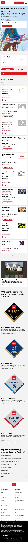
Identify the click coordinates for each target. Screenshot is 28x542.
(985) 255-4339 (6, 251)
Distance (4, 62)
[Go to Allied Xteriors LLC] (22, 243)
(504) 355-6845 (6, 97)
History (2, 495)
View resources (7, 26)
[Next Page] (17, 256)
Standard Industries (5, 503)
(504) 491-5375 (6, 234)
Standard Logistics (19, 515)
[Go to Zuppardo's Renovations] (22, 106)
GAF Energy (17, 518)
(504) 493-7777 (6, 114)
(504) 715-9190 (6, 164)
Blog (2, 518)
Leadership (3, 497)
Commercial (20, 69)
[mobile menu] (26, 3)
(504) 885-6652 (6, 200)
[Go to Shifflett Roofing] (22, 123)
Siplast (16, 512)
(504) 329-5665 (6, 130)
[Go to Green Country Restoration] (22, 225)
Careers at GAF (18, 492)
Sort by (2, 82)
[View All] (8, 93)
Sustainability (4, 505)
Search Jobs (18, 495)
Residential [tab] (4, 19)
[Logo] (3, 4)
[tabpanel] (14, 24)
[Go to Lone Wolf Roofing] (22, 209)
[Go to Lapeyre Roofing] (22, 89)
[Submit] (23, 58)
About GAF (3, 492)
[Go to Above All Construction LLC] (22, 173)
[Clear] (21, 58)
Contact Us (4, 512)
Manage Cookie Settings (13, 538)
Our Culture (18, 497)
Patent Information (5, 515)
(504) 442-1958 (6, 147)
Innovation (3, 500)
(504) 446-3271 (6, 182)
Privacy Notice (5, 535)
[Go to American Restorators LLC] (22, 156)
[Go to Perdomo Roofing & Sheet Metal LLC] (22, 191)
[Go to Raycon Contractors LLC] (22, 139)
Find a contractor (19, 2)
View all (3, 476)
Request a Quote (8, 100)
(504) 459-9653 (6, 216)
